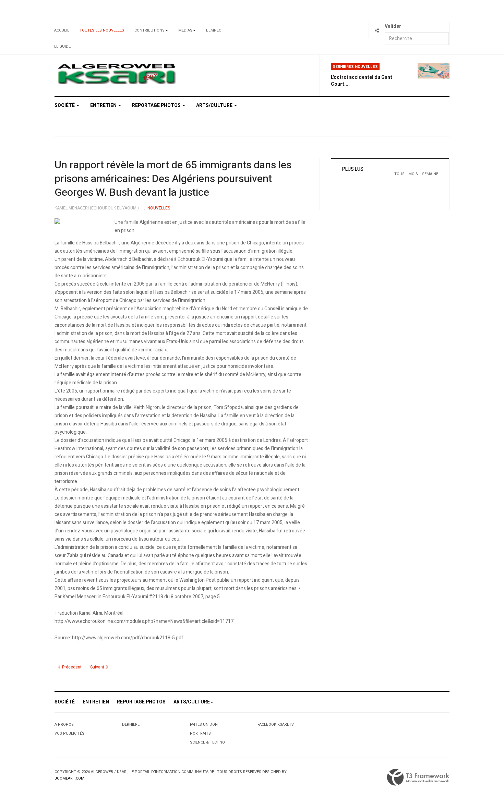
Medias (185, 30)
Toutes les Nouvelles (102, 30)
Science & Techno (207, 742)
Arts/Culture (214, 105)
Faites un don (204, 724)
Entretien (104, 105)
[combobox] (417, 38)
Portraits (200, 733)
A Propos (64, 724)
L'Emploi (214, 30)
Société (65, 105)
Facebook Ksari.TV (275, 724)
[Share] (377, 30)
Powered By (418, 777)
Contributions (149, 30)
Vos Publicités (69, 733)
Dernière (131, 724)
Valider (393, 26)
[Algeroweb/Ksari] (117, 73)
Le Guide (62, 46)
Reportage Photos (157, 105)
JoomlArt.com (69, 778)
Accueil (61, 30)
